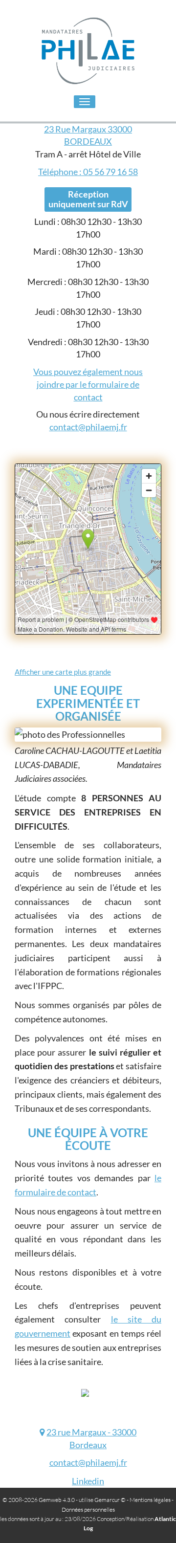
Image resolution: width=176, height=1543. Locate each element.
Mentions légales (150, 1499)
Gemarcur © (110, 1499)
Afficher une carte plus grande (63, 671)
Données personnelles (88, 1509)
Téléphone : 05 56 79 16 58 (88, 171)
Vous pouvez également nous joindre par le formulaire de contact (88, 384)
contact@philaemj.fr (88, 426)
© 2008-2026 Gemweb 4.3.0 (38, 1499)
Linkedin (88, 1481)
